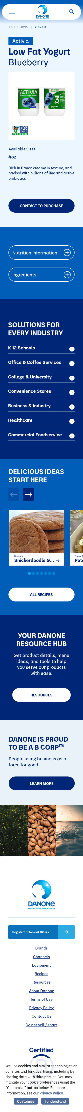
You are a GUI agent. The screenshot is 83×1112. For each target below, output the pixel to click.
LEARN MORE (42, 783)
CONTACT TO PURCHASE (41, 205)
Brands (41, 947)
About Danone (41, 990)
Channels (41, 956)
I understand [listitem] (55, 1101)
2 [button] (33, 573)
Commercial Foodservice (35, 434)
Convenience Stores (29, 391)
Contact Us (41, 1016)
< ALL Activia (18, 27)
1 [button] (29, 573)
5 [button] (45, 573)
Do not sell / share (41, 1024)
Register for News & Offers (30, 932)
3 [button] (37, 573)
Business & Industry (29, 405)
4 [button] (41, 573)
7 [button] (53, 573)
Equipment (41, 965)
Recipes (41, 973)
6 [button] (49, 573)
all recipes (41, 594)
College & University (30, 377)
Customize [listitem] (25, 1101)
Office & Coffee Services (34, 362)
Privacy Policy (41, 1007)
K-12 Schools (21, 348)
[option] (34, 536)
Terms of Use (41, 999)
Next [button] (28, 494)
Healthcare (20, 420)
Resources (41, 694)
